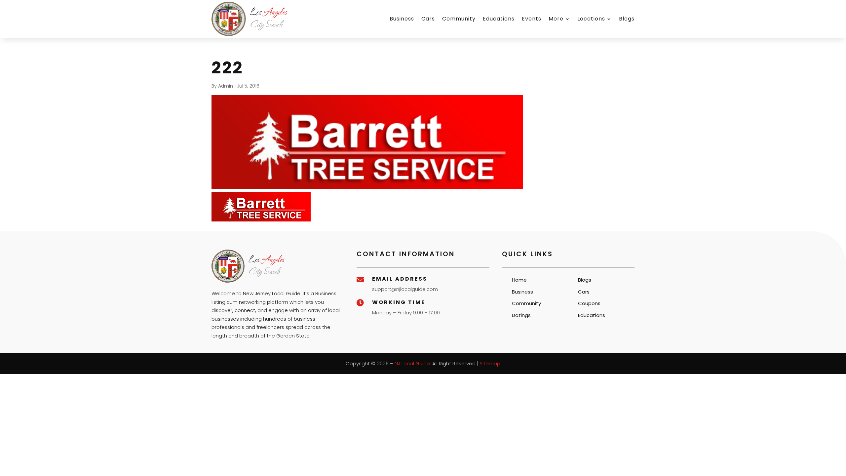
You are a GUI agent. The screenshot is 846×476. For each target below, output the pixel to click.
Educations (499, 18)
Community (459, 18)
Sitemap (490, 363)
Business (402, 18)
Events (531, 18)
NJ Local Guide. (413, 363)
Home (519, 279)
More (556, 18)
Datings (521, 315)
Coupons (589, 303)
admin (225, 86)
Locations (591, 18)
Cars (428, 18)
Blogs (626, 18)
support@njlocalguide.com (405, 289)
